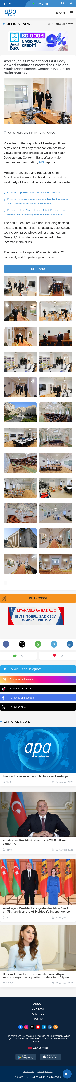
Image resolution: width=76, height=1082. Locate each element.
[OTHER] (70, 13)
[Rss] (55, 1027)
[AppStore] (50, 1057)
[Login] (71, 4)
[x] (32, 1027)
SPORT (60, 12)
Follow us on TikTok (20, 688)
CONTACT (38, 1008)
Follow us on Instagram (22, 679)
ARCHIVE (38, 1013)
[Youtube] (38, 1027)
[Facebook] (20, 1027)
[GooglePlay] (26, 1057)
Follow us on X (17, 707)
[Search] (62, 3)
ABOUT (38, 1003)
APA (41, 162)
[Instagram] (26, 1027)
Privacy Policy (45, 1071)
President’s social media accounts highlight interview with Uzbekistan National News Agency (37, 201)
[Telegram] (44, 1027)
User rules (28, 1071)
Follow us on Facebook (22, 697)
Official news (63, 24)
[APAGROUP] (38, 1048)
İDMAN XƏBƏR (38, 598)
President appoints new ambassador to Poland (34, 192)
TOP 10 (38, 1018)
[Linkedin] (50, 1027)
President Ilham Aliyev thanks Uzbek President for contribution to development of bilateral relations (36, 212)
